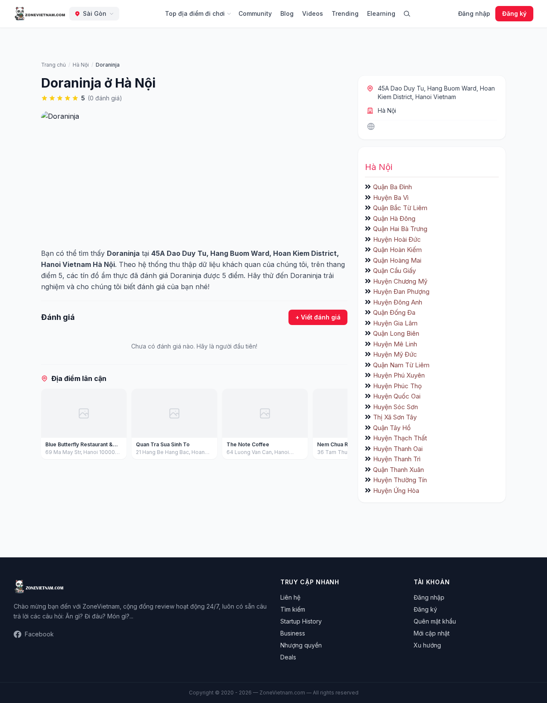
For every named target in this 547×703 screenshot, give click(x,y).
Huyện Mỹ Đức (395, 354)
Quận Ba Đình (392, 187)
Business (292, 633)
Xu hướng (427, 645)
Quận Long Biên (396, 333)
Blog (287, 13)
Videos (312, 13)
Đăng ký (514, 13)
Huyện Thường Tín (400, 480)
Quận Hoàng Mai (397, 260)
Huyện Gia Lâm (395, 323)
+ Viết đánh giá (318, 317)
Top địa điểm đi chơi (195, 13)
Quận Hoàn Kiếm (397, 250)
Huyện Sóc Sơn (395, 407)
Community (255, 13)
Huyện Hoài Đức (397, 239)
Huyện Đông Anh (397, 302)
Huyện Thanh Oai (398, 449)
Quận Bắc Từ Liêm (400, 208)
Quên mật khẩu (435, 621)
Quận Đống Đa (394, 312)
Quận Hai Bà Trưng (400, 229)
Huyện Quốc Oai (397, 396)
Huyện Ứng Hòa (396, 490)
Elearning (381, 13)
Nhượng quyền (301, 645)
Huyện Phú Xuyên (399, 375)
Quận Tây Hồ (392, 428)
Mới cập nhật (432, 633)
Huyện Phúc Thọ (397, 386)
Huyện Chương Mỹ (400, 281)
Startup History (301, 621)
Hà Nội (387, 110)
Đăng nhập (474, 13)
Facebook (39, 634)
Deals (288, 657)
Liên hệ (290, 597)
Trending (345, 13)
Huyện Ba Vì (391, 197)
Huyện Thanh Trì (397, 459)
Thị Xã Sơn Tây (395, 417)
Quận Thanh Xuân (398, 470)
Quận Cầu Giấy (394, 271)
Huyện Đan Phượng (401, 291)
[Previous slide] (50, 426)
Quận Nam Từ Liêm (401, 365)
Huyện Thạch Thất (400, 438)
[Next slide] (338, 426)
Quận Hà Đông (394, 218)
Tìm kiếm (292, 609)
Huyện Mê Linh (395, 344)
